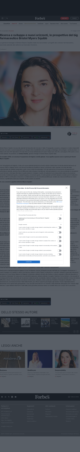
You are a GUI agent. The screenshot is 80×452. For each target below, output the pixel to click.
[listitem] (40, 215)
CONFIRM (29, 261)
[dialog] (40, 226)
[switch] (59, 218)
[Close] (67, 188)
